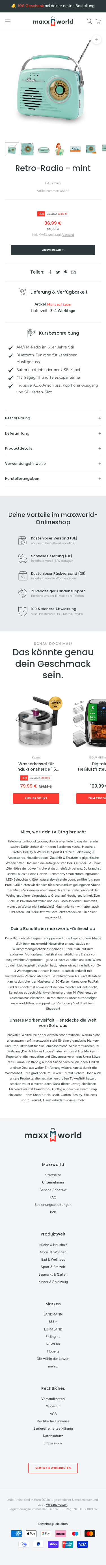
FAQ (53, 1197)
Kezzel (36, 757)
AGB (53, 1414)
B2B (53, 1212)
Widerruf (53, 1406)
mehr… (53, 1366)
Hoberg (53, 1351)
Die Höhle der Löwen (53, 1358)
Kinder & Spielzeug (53, 1282)
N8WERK (53, 1344)
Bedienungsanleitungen (53, 1204)
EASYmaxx (53, 183)
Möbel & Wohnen (53, 1252)
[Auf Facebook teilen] (50, 272)
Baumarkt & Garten (53, 1274)
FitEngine (53, 1336)
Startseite (53, 1175)
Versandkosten (53, 1399)
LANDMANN (53, 1314)
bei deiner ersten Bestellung (56, 5)
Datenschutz (53, 1436)
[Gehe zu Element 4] (59, 149)
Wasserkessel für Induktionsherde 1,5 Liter (36, 766)
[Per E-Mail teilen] (73, 272)
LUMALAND (53, 1329)
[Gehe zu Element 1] (12, 149)
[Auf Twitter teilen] (58, 272)
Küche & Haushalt (53, 1245)
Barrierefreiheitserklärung (53, 1428)
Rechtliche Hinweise (53, 1421)
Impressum (53, 1443)
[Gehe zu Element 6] (91, 149)
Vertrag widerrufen (53, 1468)
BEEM (53, 1321)
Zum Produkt (36, 798)
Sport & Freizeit (53, 1267)
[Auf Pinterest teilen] (65, 272)
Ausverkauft (53, 250)
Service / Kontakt (53, 1190)
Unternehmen (53, 1182)
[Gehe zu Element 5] (75, 149)
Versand (68, 235)
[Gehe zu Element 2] (28, 149)
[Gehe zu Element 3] (44, 149)
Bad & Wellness (53, 1259)
